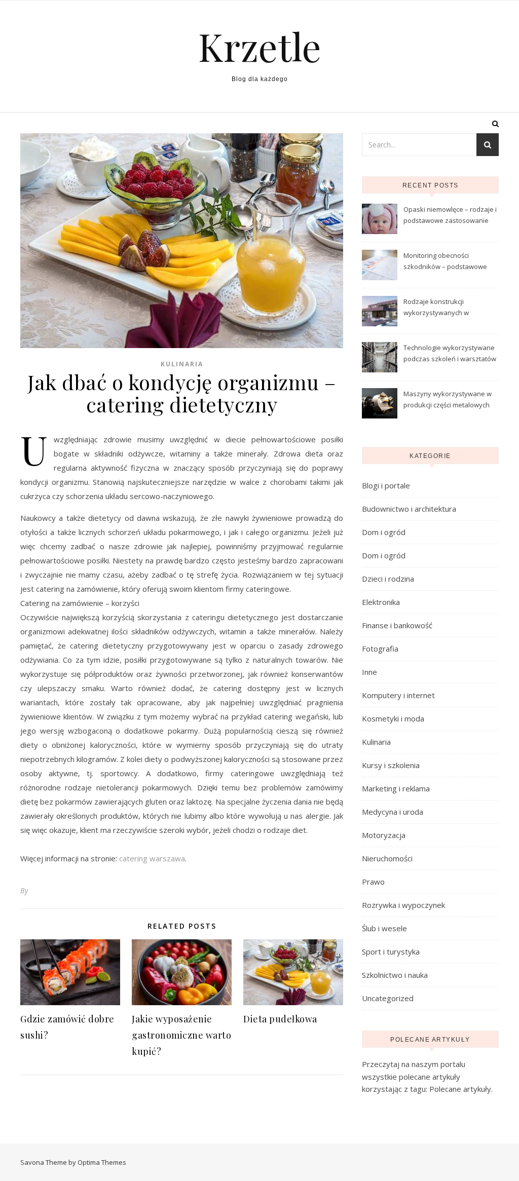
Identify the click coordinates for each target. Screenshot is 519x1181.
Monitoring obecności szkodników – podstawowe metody (445, 262)
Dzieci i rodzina (388, 579)
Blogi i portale (386, 485)
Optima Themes (102, 1162)
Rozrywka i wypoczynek (403, 905)
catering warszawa (152, 858)
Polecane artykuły (460, 1089)
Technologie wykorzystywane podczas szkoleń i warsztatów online (449, 354)
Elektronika (381, 602)
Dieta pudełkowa (280, 1019)
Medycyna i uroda (392, 812)
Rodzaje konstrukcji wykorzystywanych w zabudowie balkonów (436, 308)
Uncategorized (388, 998)
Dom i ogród (383, 532)
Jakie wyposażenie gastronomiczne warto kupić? (181, 1035)
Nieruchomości (387, 858)
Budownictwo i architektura (409, 509)
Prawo (373, 882)
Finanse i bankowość (397, 625)
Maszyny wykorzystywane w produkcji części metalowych (447, 399)
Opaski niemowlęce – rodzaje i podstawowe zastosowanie (450, 215)
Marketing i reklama (396, 788)
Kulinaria (182, 364)
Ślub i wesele (384, 928)
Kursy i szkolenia (391, 765)
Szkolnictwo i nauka (395, 975)
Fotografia (380, 648)
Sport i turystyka (391, 951)
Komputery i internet (398, 695)
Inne (369, 672)
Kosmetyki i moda (393, 718)
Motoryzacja (383, 835)
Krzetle (259, 46)
